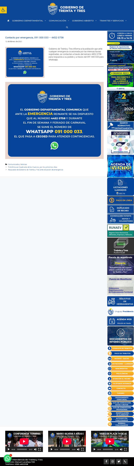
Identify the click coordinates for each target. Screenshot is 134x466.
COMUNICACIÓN (57, 20)
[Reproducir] (8, 449)
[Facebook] (106, 461)
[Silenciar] (35, 449)
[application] (24, 441)
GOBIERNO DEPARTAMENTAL (27, 20)
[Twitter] (118, 461)
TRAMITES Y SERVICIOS (112, 20)
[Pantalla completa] (39, 449)
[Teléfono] (125, 461)
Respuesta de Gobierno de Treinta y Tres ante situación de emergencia (35, 170)
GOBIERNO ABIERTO (83, 20)
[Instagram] (112, 461)
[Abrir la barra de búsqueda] (67, 27)
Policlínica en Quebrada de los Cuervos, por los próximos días (32, 167)
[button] (3, 10)
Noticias (23, 164)
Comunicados (14, 164)
